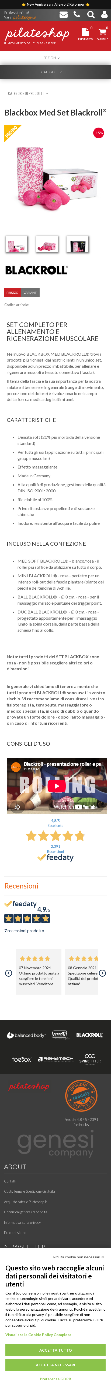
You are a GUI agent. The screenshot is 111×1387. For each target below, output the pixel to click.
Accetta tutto (55, 1350)
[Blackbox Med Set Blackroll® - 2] (47, 244)
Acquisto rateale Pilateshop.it (25, 1202)
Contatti (10, 1181)
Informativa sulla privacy (22, 1222)
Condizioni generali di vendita (25, 1212)
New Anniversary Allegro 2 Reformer (56, 4)
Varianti (30, 293)
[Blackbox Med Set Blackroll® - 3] (77, 244)
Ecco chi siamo (15, 1232)
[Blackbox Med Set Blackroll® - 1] (16, 244)
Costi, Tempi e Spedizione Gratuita (29, 1191)
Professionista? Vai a (16, 13)
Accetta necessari (55, 1365)
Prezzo (12, 293)
